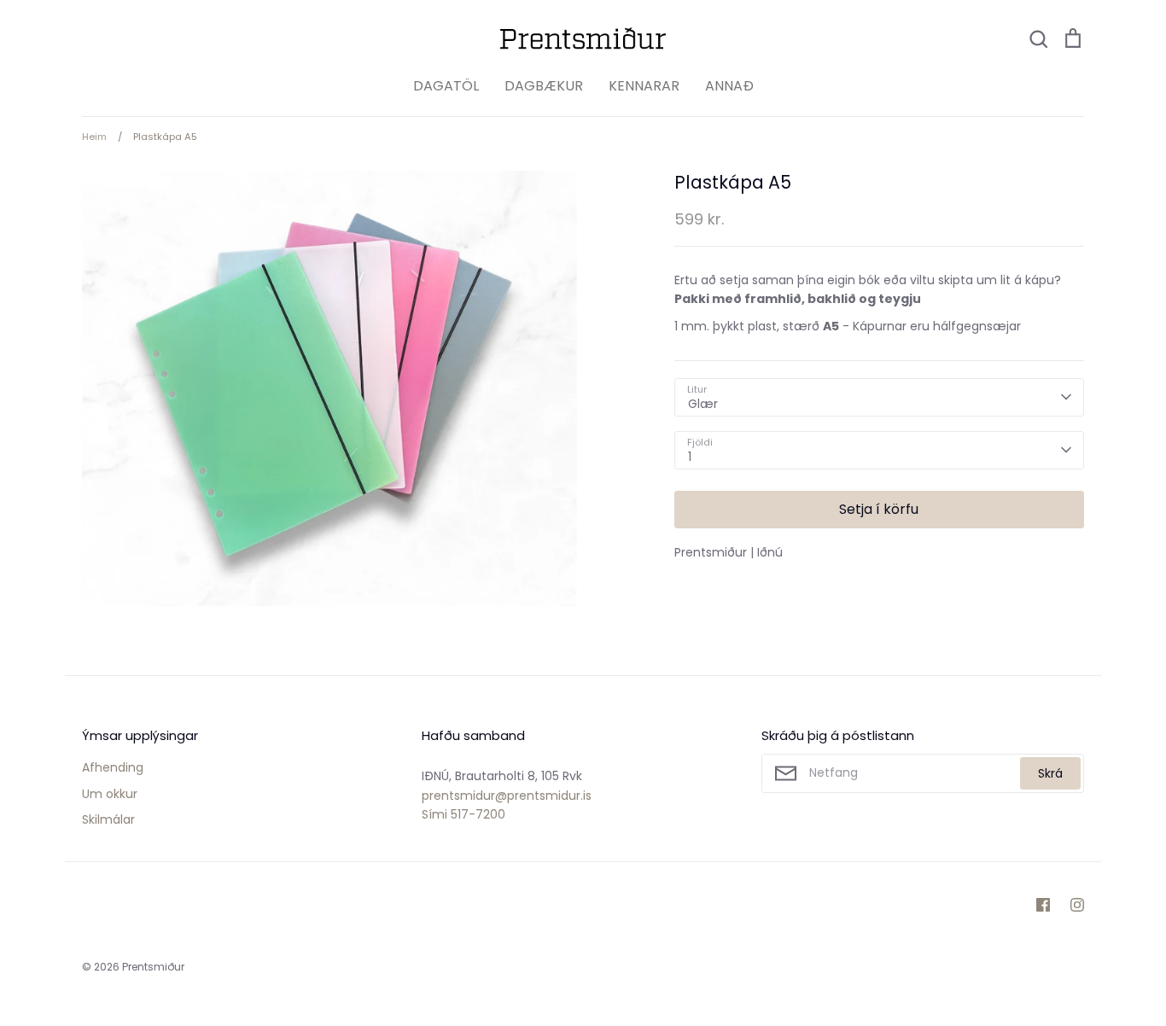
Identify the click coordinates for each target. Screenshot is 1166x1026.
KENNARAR (644, 86)
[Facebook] (1043, 905)
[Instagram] (1077, 905)
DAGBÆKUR (543, 86)
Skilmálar (108, 819)
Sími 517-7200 (463, 814)
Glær (703, 403)
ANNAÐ (729, 86)
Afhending (112, 767)
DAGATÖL (446, 86)
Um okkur (109, 793)
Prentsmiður (153, 966)
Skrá (1050, 773)
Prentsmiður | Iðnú (728, 552)
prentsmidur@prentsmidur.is (507, 795)
